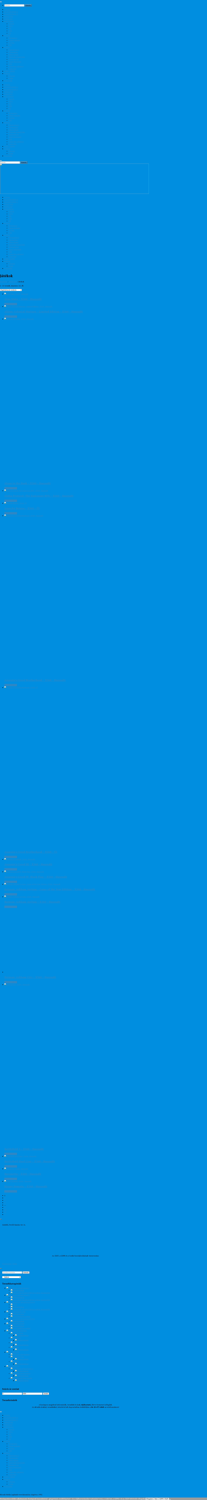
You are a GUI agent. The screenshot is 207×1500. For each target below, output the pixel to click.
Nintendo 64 (13, 59)
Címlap (7, 9)
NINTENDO (8, 21)
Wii (10, 28)
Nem (156, 1499)
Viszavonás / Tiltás (9, 1264)
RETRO (7, 47)
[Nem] (170, 1499)
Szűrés (46, 1393)
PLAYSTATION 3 (11, 14)
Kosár (11, 78)
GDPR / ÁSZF (163, 1499)
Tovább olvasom (10, 304)
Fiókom (7, 73)
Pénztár (12, 76)
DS (10, 33)
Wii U (11, 26)
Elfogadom (149, 1499)
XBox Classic (13, 54)
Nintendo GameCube (17, 57)
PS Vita (11, 42)
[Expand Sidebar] (1, 1219)
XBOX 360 (8, 19)
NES (10, 64)
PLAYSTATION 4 (11, 12)
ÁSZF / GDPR (9, 71)
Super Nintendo (15, 61)
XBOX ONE (8, 16)
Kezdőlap (3, 281)
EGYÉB (7, 35)
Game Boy (12, 69)
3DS (10, 31)
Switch (11, 24)
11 (5, 1212)
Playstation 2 (14, 50)
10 (5, 1210)
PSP (10, 45)
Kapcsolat (8, 80)
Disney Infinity (14, 40)
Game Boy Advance (16, 66)
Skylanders (13, 38)
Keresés (26, 1272)
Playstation (13, 52)
